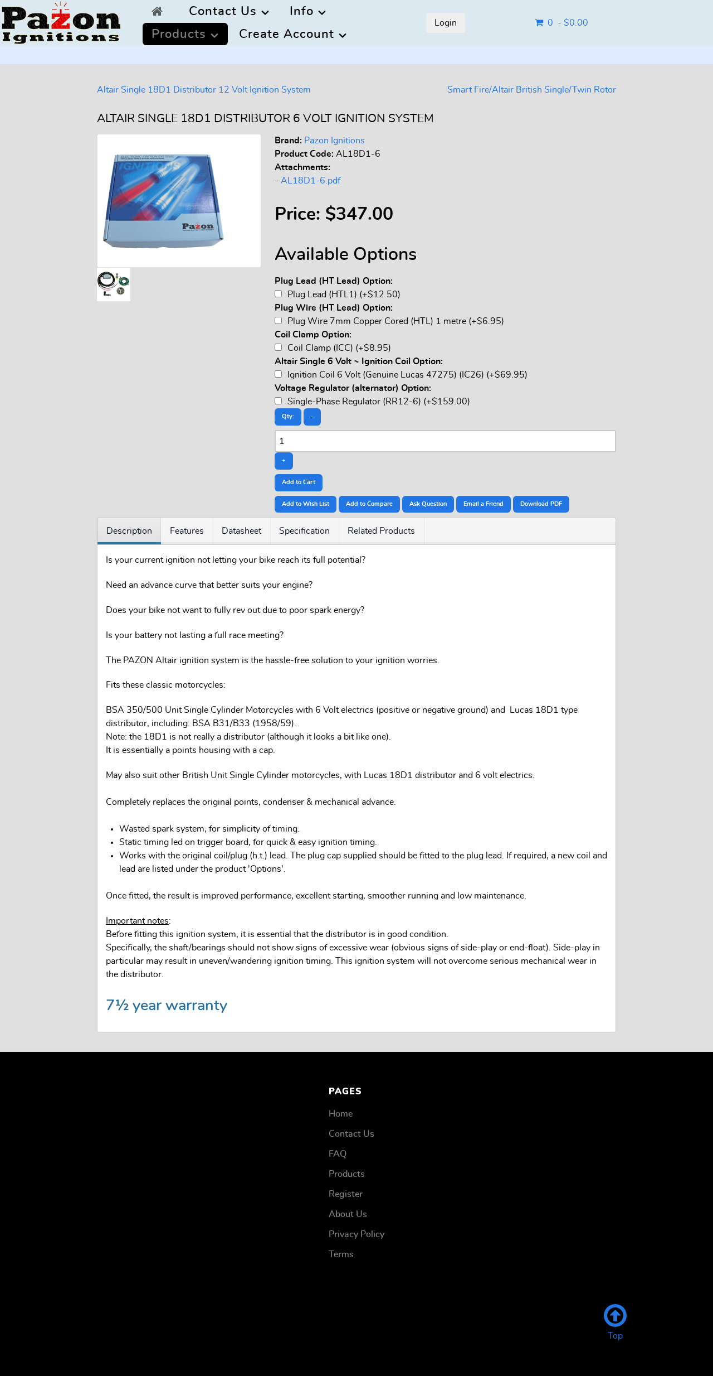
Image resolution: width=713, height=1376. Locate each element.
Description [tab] (129, 531)
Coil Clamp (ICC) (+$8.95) (338, 348)
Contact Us (351, 1133)
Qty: (288, 416)
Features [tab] (187, 531)
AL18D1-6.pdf (310, 180)
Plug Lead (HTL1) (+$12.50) (343, 294)
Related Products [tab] (381, 531)
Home (341, 1113)
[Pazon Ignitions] (61, 19)
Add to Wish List (305, 504)
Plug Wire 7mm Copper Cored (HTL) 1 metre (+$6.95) (394, 321)
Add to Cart (298, 482)
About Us (348, 1214)
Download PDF (541, 504)
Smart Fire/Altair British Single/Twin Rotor (531, 89)
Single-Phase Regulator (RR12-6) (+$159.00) (377, 401)
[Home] (160, 11)
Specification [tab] (304, 531)
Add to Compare (369, 504)
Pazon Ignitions (334, 140)
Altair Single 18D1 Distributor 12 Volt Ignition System (204, 89)
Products (347, 1174)
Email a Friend (483, 504)
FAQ (337, 1154)
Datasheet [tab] (241, 531)
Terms (341, 1254)
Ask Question (428, 504)
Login (445, 22)
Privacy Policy (356, 1234)
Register (346, 1194)
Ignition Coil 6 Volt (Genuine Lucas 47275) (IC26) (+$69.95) (406, 374)
